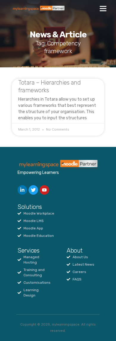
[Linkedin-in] (22, 190)
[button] (103, 8)
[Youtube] (44, 190)
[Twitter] (33, 190)
